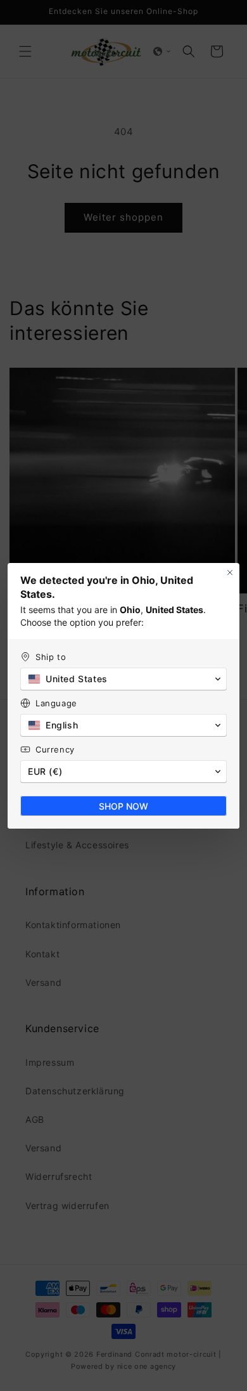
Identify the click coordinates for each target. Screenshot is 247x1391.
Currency (55, 749)
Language (56, 703)
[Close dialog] (230, 572)
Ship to (50, 657)
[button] (123, 679)
